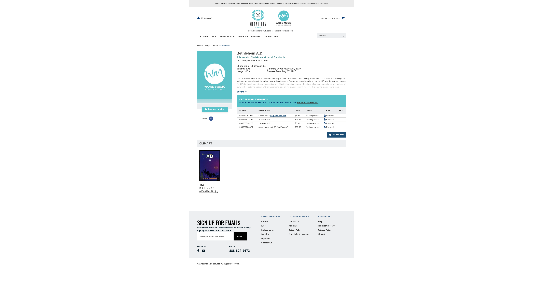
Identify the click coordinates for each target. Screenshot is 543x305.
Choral (215, 45)
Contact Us (294, 221)
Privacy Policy (324, 229)
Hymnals (265, 238)
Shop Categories (270, 216)
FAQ (320, 221)
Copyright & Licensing (299, 234)
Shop (207, 45)
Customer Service (299, 216)
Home (200, 45)
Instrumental (267, 229)
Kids (263, 225)
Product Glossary (326, 225)
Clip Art (321, 234)
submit (240, 236)
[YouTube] (204, 251)
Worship (265, 234)
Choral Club (266, 242)
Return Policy (295, 229)
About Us (293, 225)
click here (324, 3)
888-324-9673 (334, 18)
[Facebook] (211, 118)
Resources (324, 216)
